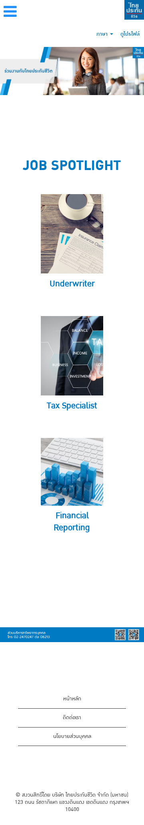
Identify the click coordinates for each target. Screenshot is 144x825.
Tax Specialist (72, 406)
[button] (48, 12)
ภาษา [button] (102, 34)
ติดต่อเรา (72, 717)
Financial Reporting (72, 522)
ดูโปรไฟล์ (130, 34)
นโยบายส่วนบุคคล (72, 736)
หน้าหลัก (72, 698)
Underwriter (72, 284)
